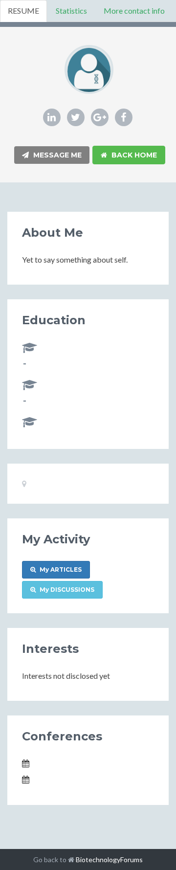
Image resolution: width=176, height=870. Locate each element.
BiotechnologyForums (109, 859)
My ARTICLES (60, 569)
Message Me (56, 155)
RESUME (23, 10)
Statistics (71, 10)
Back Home (133, 155)
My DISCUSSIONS (66, 589)
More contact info (134, 10)
